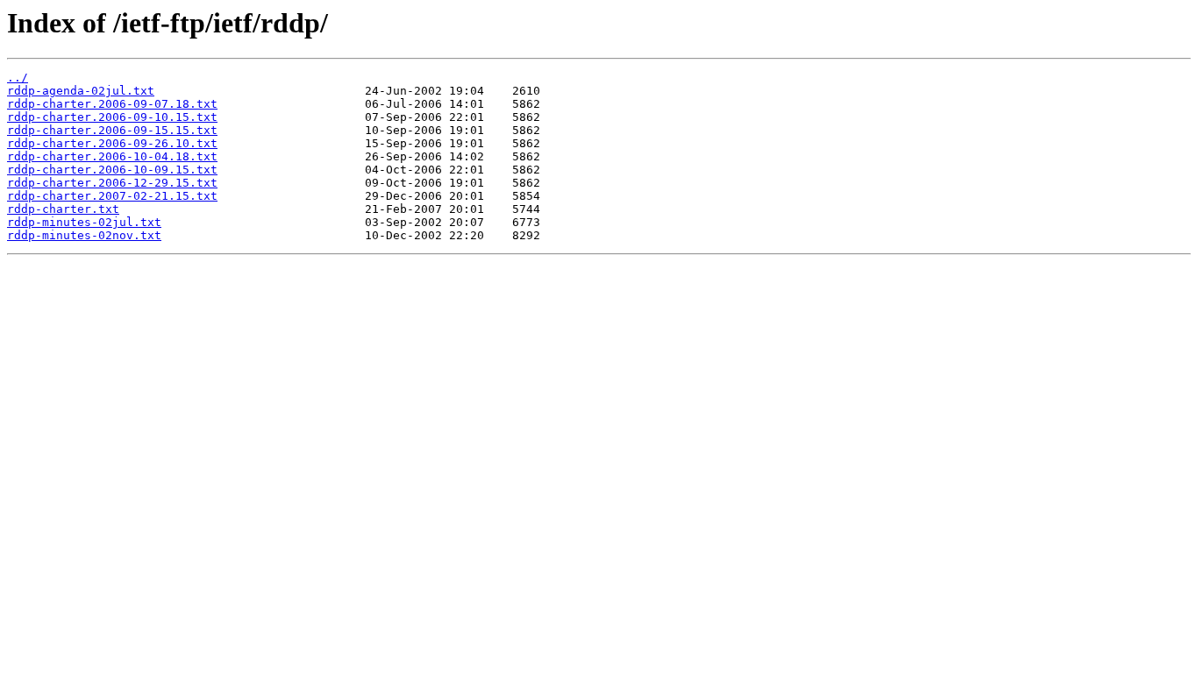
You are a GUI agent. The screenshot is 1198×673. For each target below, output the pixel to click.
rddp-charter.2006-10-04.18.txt (112, 156)
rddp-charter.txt (63, 209)
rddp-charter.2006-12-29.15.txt (112, 182)
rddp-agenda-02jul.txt (80, 90)
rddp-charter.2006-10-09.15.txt (112, 169)
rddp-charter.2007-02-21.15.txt (112, 195)
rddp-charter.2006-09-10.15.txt (112, 117)
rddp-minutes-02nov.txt (84, 235)
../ (17, 77)
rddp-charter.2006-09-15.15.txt (112, 130)
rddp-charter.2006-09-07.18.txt (112, 103)
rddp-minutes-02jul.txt (84, 222)
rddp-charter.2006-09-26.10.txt (112, 143)
